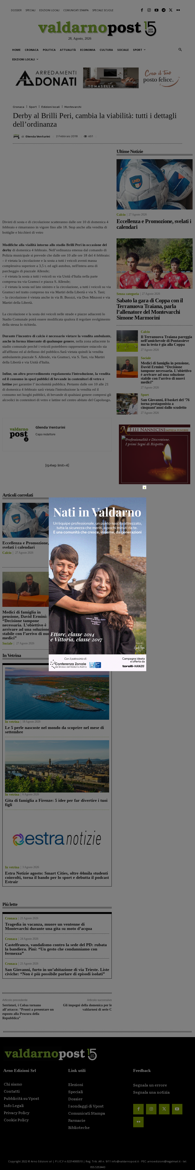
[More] (177, 134)
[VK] (155, 134)
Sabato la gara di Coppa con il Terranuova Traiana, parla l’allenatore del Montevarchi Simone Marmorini (150, 309)
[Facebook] (142, 10)
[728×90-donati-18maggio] (97, 78)
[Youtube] (156, 10)
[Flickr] (178, 10)
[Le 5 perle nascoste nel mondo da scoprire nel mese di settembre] (57, 693)
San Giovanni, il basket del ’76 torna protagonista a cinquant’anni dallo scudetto (85, 616)
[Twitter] (170, 10)
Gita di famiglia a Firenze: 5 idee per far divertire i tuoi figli (56, 802)
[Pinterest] (144, 134)
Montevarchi (72, 106)
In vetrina (12, 722)
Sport (33, 106)
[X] (133, 134)
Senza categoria (128, 294)
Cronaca (18, 106)
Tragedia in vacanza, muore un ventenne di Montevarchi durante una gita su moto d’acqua (48, 926)
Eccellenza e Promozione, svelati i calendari (25, 545)
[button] (180, 50)
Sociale (7, 643)
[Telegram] (163, 10)
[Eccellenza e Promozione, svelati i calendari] (28, 520)
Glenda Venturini (37, 136)
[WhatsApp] (166, 134)
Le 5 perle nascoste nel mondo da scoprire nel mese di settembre (54, 729)
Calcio (6, 553)
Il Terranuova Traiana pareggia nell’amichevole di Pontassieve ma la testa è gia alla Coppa (85, 549)
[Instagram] (149, 10)
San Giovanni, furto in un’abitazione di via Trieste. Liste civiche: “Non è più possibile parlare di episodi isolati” (57, 971)
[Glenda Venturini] (17, 136)
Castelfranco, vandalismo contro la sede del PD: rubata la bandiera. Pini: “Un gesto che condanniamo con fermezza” (56, 949)
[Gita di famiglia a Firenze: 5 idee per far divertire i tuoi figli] (57, 766)
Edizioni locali (50, 106)
